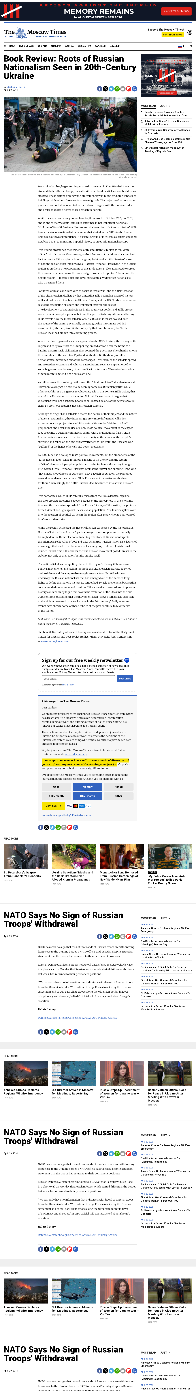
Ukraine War (26, 46)
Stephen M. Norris (16, 87)
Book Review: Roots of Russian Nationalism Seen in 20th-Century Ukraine (70, 67)
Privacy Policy (68, 685)
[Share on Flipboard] (128, 88)
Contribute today (172, 35)
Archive (115, 46)
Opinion (69, 46)
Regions (42, 46)
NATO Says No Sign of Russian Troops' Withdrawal (63, 919)
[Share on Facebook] (99, 88)
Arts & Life (84, 46)
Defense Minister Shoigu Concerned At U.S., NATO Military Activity (77, 1017)
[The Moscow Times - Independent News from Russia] (35, 33)
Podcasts (101, 46)
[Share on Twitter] (105, 88)
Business (56, 46)
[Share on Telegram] (111, 88)
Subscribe (125, 678)
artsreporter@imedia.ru (55, 641)
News (12, 46)
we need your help (76, 754)
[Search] (191, 47)
